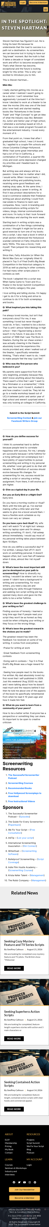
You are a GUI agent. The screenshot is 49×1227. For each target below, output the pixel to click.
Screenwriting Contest (19, 418)
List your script (25, 837)
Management (37, 875)
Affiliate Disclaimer (17, 1209)
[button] (45, 9)
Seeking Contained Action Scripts (22, 1083)
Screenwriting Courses (20, 870)
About (9, 1134)
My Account (34, 1159)
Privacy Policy (34, 1209)
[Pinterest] (35, 1182)
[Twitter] (19, 1182)
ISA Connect (29, 846)
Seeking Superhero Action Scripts (22, 1013)
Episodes (24, 816)
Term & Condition (17, 1212)
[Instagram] (29, 1182)
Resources (33, 1134)
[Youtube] (24, 1182)
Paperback (14, 824)
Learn (8, 1159)
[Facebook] (14, 1182)
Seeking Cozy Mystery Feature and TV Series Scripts (24, 943)
